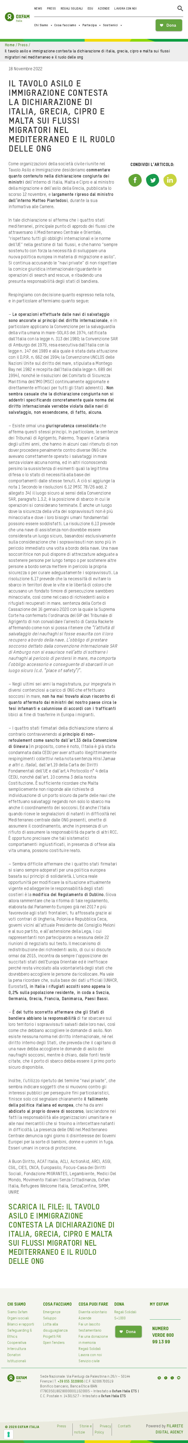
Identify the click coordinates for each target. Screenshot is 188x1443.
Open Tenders (54, 1343)
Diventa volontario (93, 1312)
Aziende (104, 8)
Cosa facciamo (65, 25)
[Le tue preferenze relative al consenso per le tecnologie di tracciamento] (8, 1434)
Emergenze (52, 1312)
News (38, 8)
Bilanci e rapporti (20, 1324)
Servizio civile (89, 1361)
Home (10, 45)
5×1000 (120, 1318)
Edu (90, 8)
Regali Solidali (72, 8)
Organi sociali (18, 1318)
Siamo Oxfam (17, 1312)
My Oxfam (159, 1304)
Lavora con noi (125, 8)
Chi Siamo (41, 25)
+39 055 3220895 (70, 1381)
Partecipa (89, 25)
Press (51, 8)
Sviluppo (50, 1318)
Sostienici (110, 25)
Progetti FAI (52, 1336)
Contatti (124, 1426)
